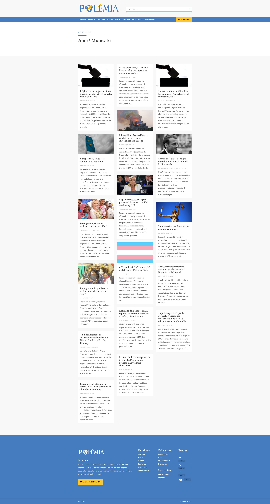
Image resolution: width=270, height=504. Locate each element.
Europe (117, 19)
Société (110, 19)
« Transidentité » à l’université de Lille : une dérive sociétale (134, 269)
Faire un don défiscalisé (90, 482)
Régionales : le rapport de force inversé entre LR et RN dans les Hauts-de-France (96, 93)
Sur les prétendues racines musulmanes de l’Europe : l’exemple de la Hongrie (171, 269)
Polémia (84, 100)
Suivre (182, 461)
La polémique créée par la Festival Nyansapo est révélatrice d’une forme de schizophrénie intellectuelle (172, 317)
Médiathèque (150, 19)
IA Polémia (82, 19)
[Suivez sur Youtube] (180, 479)
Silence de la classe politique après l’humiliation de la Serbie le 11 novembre (173, 161)
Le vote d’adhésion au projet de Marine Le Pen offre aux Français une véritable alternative (134, 361)
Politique (101, 19)
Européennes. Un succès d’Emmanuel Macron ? (92, 160)
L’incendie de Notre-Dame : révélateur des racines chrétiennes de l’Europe (133, 137)
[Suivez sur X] (180, 464)
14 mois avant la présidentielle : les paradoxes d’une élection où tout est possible (173, 93)
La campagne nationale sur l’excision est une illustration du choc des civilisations (95, 386)
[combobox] (159, 9)
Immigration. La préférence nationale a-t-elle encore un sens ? (94, 291)
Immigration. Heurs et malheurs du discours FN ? (93, 225)
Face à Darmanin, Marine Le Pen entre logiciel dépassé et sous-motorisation (133, 70)
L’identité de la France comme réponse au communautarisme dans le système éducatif (134, 313)
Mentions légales (186, 501)
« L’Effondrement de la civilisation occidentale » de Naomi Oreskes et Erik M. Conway (94, 339)
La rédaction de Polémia (167, 168)
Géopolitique (137, 19)
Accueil (80, 32)
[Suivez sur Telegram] (180, 457)
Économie (126, 19)
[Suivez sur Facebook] (180, 472)
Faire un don (183, 19)
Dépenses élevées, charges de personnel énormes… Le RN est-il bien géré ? (133, 202)
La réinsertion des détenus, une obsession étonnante (174, 228)
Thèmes (90, 19)
